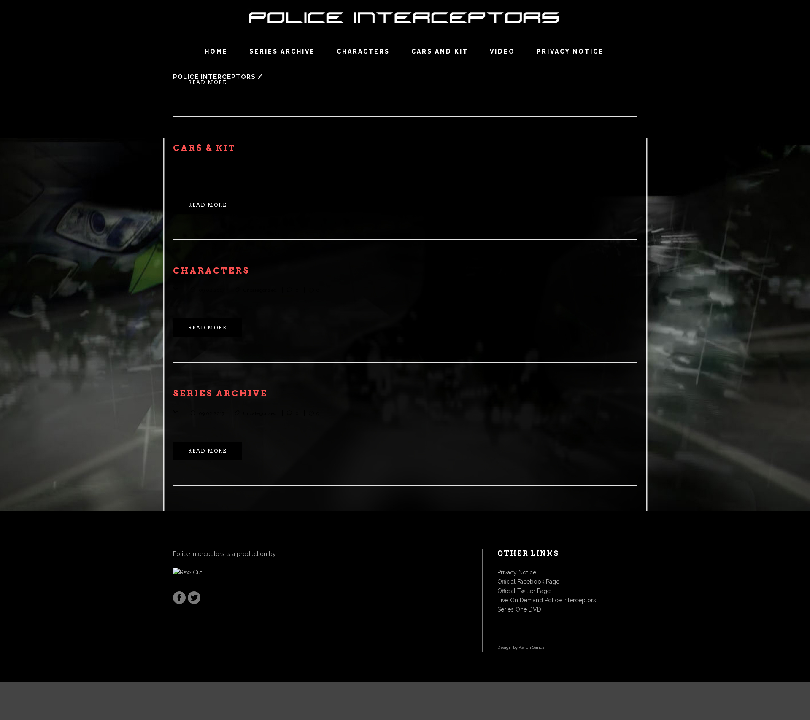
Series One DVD (519, 609)
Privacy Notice (516, 572)
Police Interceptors (214, 77)
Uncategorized (260, 167)
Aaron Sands (531, 647)
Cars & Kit (204, 148)
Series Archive (220, 393)
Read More (207, 82)
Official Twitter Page (524, 591)
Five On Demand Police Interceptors (546, 600)
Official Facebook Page (528, 581)
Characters (211, 271)
